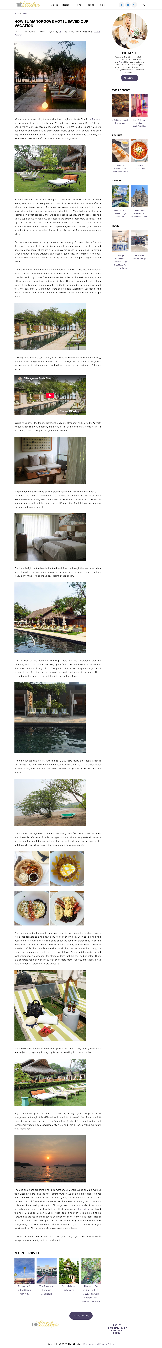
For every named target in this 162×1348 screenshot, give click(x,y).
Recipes (66, 5)
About (54, 5)
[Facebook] (121, 5)
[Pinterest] (134, 5)
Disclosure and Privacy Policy (98, 1344)
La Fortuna (94, 119)
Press (116, 1333)
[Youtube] (128, 5)
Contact (116, 1330)
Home (102, 5)
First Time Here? (117, 1328)
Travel (78, 5)
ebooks (90, 5)
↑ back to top (81, 1315)
